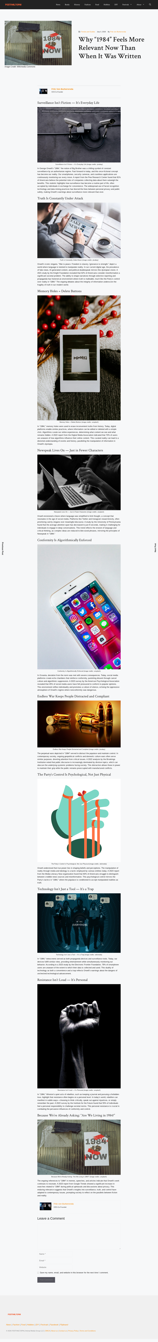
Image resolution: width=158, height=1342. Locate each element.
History (77, 4)
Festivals (125, 4)
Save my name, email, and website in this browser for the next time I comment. (74, 1273)
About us (54, 1331)
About (139, 4)
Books (67, 4)
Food (97, 4)
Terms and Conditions (88, 1331)
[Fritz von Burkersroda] (43, 94)
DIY (116, 4)
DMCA (47, 1331)
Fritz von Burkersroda (118, 32)
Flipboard (64, 1325)
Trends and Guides (88, 32)
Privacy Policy (73, 1331)
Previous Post (3, 548)
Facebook (54, 1325)
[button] (150, 4)
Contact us (63, 1331)
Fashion (88, 4)
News (58, 4)
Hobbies (107, 4)
